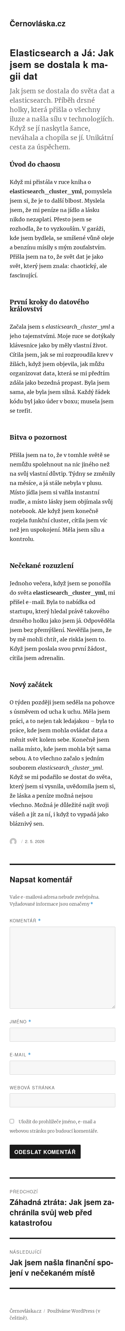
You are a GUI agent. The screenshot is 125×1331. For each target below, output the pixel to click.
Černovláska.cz (38, 23)
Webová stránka (32, 1087)
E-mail (20, 1054)
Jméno (20, 1021)
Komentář (25, 920)
